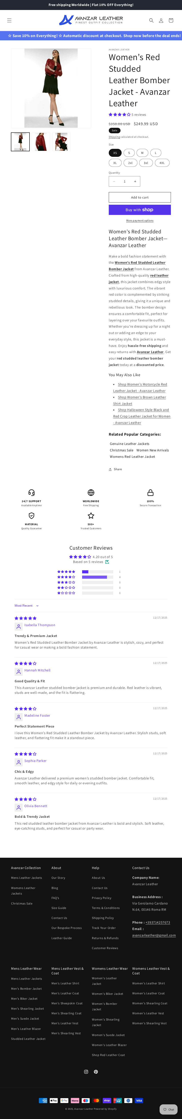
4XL (162, 163)
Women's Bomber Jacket (104, 1006)
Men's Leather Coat (65, 993)
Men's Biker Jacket (24, 999)
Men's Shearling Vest (66, 1033)
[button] (9, 20)
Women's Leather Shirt (148, 983)
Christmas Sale (121, 450)
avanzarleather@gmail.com (154, 935)
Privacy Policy (101, 898)
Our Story (58, 878)
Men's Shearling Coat (66, 1013)
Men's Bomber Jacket (26, 989)
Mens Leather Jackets (26, 878)
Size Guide (58, 908)
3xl (146, 163)
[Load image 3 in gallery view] (61, 142)
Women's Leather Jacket (104, 981)
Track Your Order (104, 928)
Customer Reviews (105, 948)
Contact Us (59, 918)
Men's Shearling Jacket (27, 1009)
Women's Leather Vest (148, 1013)
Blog (54, 888)
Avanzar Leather (83, 1108)
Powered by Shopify (105, 1108)
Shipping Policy (103, 918)
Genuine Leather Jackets (130, 443)
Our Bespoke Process (66, 928)
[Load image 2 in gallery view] (41, 142)
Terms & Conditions (106, 908)
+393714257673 (158, 922)
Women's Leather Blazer (109, 1045)
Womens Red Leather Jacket (132, 456)
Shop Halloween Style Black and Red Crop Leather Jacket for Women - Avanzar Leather (142, 416)
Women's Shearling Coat (149, 1003)
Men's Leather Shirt (65, 983)
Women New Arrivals (152, 450)
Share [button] (118, 469)
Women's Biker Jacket (107, 994)
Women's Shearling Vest (149, 1023)
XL (115, 163)
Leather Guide (61, 938)
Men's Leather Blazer (26, 1029)
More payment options (140, 220)
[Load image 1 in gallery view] (20, 142)
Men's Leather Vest (65, 1023)
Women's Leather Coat (148, 993)
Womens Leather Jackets (23, 890)
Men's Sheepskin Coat (67, 1003)
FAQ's (55, 898)
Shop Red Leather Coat (108, 1055)
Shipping (114, 136)
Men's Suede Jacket (25, 1019)
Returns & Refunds (105, 938)
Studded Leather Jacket (28, 1039)
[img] (26, 618)
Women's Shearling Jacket (105, 1022)
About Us (98, 878)
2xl (130, 163)
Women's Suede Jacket (108, 1035)
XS (115, 153)
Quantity (114, 173)
